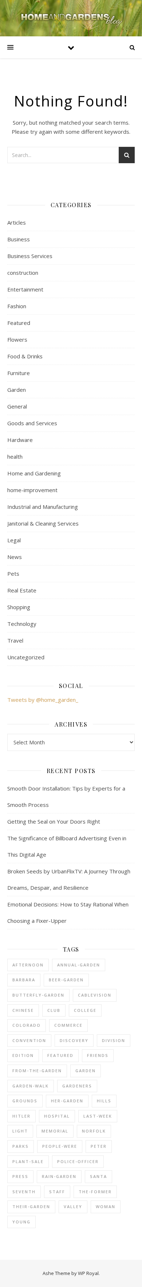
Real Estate (21, 590)
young (21, 1221)
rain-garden (59, 1176)
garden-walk (30, 1086)
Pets (13, 573)
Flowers (17, 339)
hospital (57, 1116)
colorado (26, 1025)
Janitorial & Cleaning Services (43, 523)
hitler (21, 1116)
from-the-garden (37, 1070)
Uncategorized (25, 657)
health (15, 456)
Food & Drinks (25, 356)
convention (29, 1040)
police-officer (78, 1161)
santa (98, 1176)
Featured (18, 322)
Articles (16, 222)
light (20, 1131)
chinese (23, 1010)
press (20, 1176)
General (17, 406)
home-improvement (32, 490)
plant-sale (28, 1161)
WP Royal (88, 1273)
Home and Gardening (34, 473)
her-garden (67, 1100)
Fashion (16, 306)
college (85, 1010)
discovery (74, 1040)
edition (23, 1055)
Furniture (18, 373)
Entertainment (25, 289)
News (14, 556)
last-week (97, 1116)
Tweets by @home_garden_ (42, 699)
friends (98, 1055)
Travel (15, 640)
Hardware (20, 439)
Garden (16, 389)
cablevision (94, 995)
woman (105, 1206)
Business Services (29, 256)
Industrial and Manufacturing (42, 506)
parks (20, 1146)
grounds (25, 1100)
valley (73, 1206)
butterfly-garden (38, 995)
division (113, 1040)
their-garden (31, 1206)
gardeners (77, 1086)
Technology (21, 623)
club (53, 1010)
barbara (23, 979)
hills (104, 1100)
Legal (14, 540)
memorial (55, 1131)
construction (22, 272)
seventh (24, 1191)
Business (18, 239)
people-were (59, 1146)
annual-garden (78, 965)
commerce (68, 1025)
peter (99, 1146)
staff (57, 1191)
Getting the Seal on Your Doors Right (53, 821)
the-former (95, 1191)
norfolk (94, 1131)
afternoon (28, 965)
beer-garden (66, 979)
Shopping (18, 607)
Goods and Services (32, 423)
